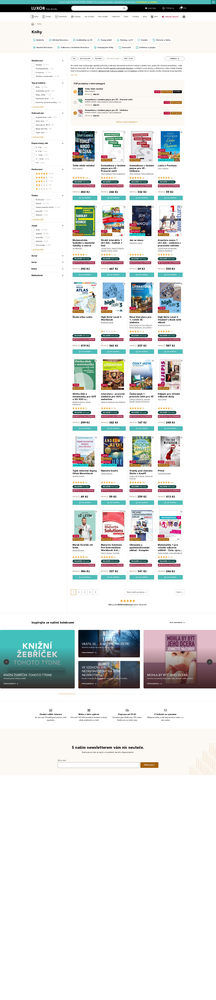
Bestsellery (85, 58)
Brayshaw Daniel (107, 323)
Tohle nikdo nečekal (94, 89)
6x (86, 254)
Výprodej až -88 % (166, 160)
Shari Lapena (90, 91)
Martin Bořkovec (135, 327)
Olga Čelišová (102, 102)
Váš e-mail (62, 760)
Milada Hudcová (79, 402)
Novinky (98, 58)
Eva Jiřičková (148, 327)
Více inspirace (176, 622)
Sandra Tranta (106, 251)
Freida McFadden (164, 474)
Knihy (36, 17)
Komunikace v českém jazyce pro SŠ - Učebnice (106, 110)
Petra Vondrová (135, 325)
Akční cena (163, 157)
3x (143, 178)
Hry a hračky (89, 17)
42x (86, 557)
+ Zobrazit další (37, 107)
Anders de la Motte (136, 476)
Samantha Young (135, 243)
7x (115, 178)
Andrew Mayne (106, 474)
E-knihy (48, 17)
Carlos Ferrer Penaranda (167, 248)
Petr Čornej (162, 399)
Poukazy (77, 17)
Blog (145, 17)
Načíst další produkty (126, 122)
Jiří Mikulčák (77, 248)
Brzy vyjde (128, 58)
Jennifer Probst (78, 476)
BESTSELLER (166, 92)
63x (172, 482)
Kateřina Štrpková (108, 402)
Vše (74, 58)
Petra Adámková (115, 102)
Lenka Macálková (175, 553)
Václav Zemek (163, 553)
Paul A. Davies (106, 553)
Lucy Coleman (163, 168)
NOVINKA (177, 92)
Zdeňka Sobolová (136, 399)
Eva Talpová (147, 325)
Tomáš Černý (106, 248)
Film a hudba (103, 17)
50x (143, 482)
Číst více (74, 75)
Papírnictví (116, 17)
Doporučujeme (113, 58)
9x (115, 482)
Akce (156, 17)
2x (143, 408)
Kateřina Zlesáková (165, 251)
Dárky (126, 17)
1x (115, 331)
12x (86, 178)
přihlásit (149, 765)
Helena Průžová (118, 248)
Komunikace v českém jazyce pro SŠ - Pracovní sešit (109, 99)
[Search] (124, 8)
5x (115, 408)
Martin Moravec (78, 550)
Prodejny (135, 17)
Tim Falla (116, 553)
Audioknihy (62, 17)
